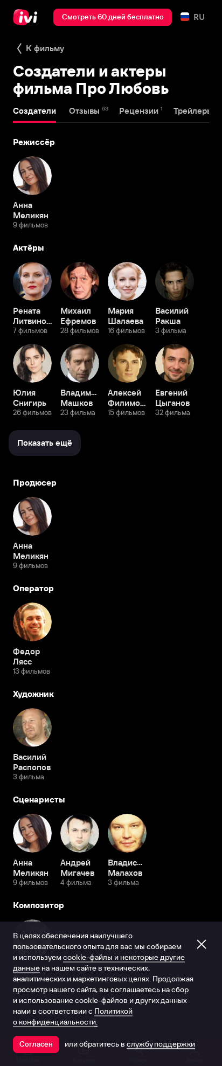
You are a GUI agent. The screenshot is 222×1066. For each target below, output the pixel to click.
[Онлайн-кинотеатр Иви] (28, 17)
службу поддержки (161, 1044)
